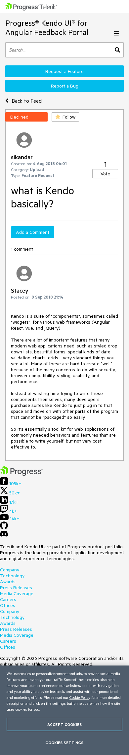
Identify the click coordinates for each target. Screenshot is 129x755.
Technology (12, 576)
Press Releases (16, 588)
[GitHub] (4, 528)
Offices (7, 605)
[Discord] (4, 535)
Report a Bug (64, 86)
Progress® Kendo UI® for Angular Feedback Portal (47, 27)
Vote (105, 174)
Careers (8, 599)
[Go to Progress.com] (21, 474)
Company (9, 570)
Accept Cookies (64, 724)
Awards (8, 582)
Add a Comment (32, 232)
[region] (64, 710)
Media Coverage (16, 593)
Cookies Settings (64, 742)
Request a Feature (64, 71)
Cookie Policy (79, 697)
